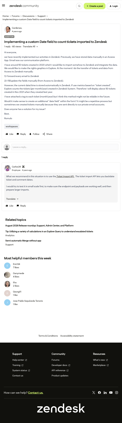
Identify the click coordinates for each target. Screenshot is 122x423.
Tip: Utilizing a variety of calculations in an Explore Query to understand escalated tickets (49, 231)
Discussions (28, 16)
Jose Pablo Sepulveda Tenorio (28, 300)
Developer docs (60, 365)
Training (16, 365)
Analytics (9, 235)
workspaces (12, 126)
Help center (18, 359)
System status (19, 370)
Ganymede (18, 273)
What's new (99, 359)
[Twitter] (93, 392)
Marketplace (99, 365)
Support (41, 16)
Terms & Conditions (48, 335)
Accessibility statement (72, 335)
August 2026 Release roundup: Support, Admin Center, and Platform (39, 225)
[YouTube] (110, 392)
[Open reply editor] (61, 147)
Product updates (60, 375)
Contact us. (35, 392)
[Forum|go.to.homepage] (24, 6)
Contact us (17, 375)
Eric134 (16, 264)
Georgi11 (17, 291)
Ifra (15, 282)
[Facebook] (99, 392)
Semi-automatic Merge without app (23, 240)
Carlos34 (16, 166)
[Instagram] (116, 392)
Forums (16, 16)
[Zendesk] (61, 411)
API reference (59, 370)
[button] (3, 6)
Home (6, 16)
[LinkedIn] (105, 392)
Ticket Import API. (65, 176)
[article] (61, 186)
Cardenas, (17, 27)
